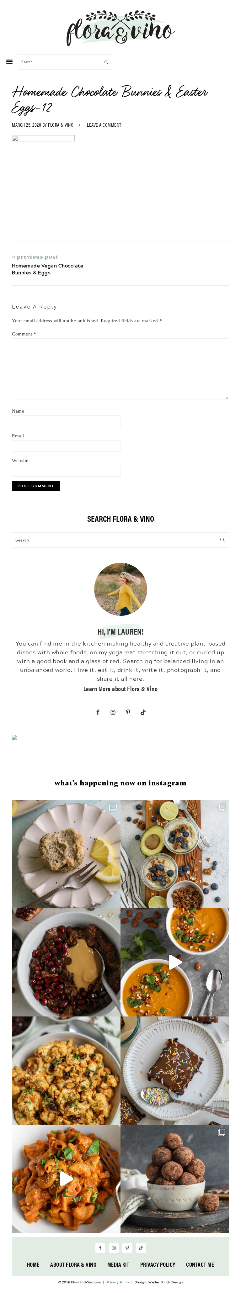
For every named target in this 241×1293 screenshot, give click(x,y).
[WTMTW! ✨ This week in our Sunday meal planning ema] (174, 854)
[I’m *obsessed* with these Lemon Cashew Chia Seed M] (66, 854)
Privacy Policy (157, 1264)
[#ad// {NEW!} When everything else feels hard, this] (174, 962)
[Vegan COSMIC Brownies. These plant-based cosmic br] (174, 1070)
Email (18, 435)
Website (20, 460)
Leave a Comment (104, 124)
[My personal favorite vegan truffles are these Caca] (174, 1179)
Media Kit (118, 1264)
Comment (24, 333)
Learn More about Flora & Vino (120, 688)
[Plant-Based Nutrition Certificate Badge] (14, 738)
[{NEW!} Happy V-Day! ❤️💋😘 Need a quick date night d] (66, 1179)
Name (18, 411)
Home (33, 1264)
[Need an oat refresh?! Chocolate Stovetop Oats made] (66, 962)
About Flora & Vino (73, 1264)
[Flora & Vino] (120, 44)
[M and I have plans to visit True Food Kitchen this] (66, 1070)
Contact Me (200, 1264)
